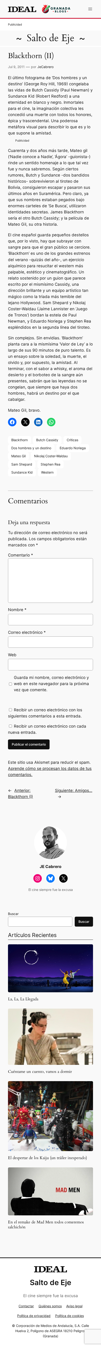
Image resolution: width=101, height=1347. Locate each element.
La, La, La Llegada (23, 999)
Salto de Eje (50, 38)
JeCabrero (45, 67)
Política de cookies (69, 1316)
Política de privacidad (33, 1316)
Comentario (20, 555)
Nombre (17, 609)
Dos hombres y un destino (31, 448)
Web (12, 654)
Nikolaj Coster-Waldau (51, 456)
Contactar (26, 1306)
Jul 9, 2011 (16, 67)
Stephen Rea (50, 464)
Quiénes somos (50, 1306)
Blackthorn (19, 440)
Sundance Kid (22, 472)
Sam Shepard (21, 464)
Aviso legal (74, 1306)
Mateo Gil (18, 456)
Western (47, 472)
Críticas (72, 440)
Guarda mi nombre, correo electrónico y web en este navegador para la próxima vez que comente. (51, 683)
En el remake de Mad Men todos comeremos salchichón (46, 1224)
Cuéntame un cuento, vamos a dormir (40, 1071)
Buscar (13, 914)
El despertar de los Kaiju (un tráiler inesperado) (47, 1158)
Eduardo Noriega (73, 448)
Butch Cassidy (47, 440)
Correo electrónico (27, 632)
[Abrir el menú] (90, 9)
